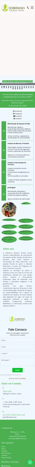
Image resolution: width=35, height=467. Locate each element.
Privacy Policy (6, 458)
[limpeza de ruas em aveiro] (9, 226)
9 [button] (19, 86)
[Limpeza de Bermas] (9, 209)
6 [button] (13, 86)
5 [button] (10, 86)
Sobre (3, 449)
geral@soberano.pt (10, 417)
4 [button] (8, 86)
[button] (2, 87)
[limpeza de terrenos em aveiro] (9, 232)
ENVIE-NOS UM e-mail (19, 106)
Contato (4, 455)
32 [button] (15, 88)
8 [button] (17, 86)
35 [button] (22, 88)
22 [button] (15, 87)
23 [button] (17, 87)
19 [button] (8, 87)
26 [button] (24, 87)
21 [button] (13, 87)
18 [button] (6, 87)
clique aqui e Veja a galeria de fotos (17, 81)
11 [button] (24, 86)
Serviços (4, 451)
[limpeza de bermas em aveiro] (26, 221)
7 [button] (15, 86)
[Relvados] (26, 203)
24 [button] (19, 87)
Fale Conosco (6, 453)
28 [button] (28, 87)
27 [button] (26, 87)
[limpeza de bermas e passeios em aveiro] (26, 238)
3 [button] (6, 86)
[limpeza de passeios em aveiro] (26, 226)
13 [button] (28, 86)
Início (3, 447)
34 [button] (19, 88)
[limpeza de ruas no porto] (26, 232)
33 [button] (17, 88)
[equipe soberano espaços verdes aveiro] (9, 239)
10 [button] (22, 86)
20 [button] (10, 87)
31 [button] (13, 88)
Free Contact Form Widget (18, 378)
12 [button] (26, 86)
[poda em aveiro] (9, 220)
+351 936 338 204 (12, 401)
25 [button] (22, 87)
